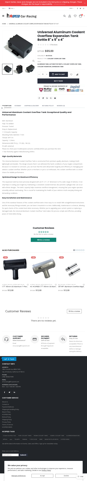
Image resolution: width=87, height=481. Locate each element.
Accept (42, 476)
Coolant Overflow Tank (9, 435)
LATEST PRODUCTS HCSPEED (48, 284)
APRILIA (5, 439)
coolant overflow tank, (72, 64)
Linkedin (14, 392)
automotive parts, (56, 64)
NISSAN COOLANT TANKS (41, 435)
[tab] (6, 106)
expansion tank (57, 67)
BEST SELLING (61, 284)
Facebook (39, 98)
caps (11, 439)
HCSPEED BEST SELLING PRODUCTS (22, 284)
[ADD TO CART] (25, 259)
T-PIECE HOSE (33, 439)
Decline (66, 476)
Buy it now (58, 81)
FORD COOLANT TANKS (24, 435)
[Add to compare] (77, 74)
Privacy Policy (46, 470)
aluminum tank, (43, 64)
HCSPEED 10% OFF (7, 284)
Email (55, 98)
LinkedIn (47, 98)
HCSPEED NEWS (65, 439)
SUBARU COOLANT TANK (57, 435)
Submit (23, 455)
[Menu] (3, 15)
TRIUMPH (17, 439)
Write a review (43, 240)
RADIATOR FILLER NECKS (51, 439)
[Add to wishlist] (71, 74)
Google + (51, 98)
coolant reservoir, (44, 67)
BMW (40, 439)
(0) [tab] (61, 106)
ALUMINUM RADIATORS (73, 435)
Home (4, 24)
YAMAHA (24, 439)
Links (71, 8)
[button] (74, 250)
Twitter (43, 98)
